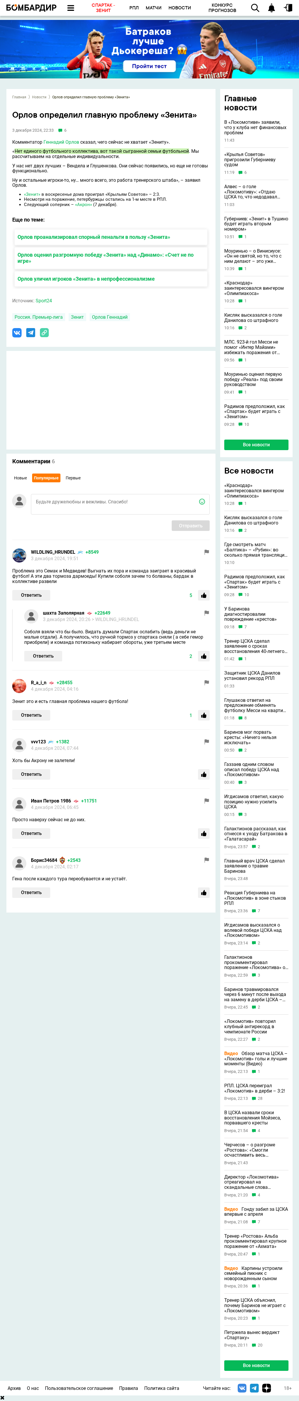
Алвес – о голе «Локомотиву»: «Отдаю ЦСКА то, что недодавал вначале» (250, 192)
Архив (14, 1388)
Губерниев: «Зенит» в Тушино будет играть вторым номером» (256, 224)
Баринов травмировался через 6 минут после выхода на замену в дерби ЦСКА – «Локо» (255, 994)
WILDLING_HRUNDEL (53, 552)
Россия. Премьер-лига (39, 317)
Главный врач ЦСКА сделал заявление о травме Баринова (254, 866)
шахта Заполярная (63, 613)
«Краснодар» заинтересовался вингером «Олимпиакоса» (254, 288)
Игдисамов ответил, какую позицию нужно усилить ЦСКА (254, 802)
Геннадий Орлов (61, 142)
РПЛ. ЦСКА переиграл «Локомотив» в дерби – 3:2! (254, 1088)
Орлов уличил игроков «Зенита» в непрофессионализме (86, 279)
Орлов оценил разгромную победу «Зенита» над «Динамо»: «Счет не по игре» (106, 258)
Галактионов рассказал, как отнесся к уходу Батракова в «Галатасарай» (255, 834)
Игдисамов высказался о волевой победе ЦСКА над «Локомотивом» (253, 930)
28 (260, 1098)
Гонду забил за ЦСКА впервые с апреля (256, 1212)
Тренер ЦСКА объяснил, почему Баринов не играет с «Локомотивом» (255, 1305)
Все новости (256, 444)
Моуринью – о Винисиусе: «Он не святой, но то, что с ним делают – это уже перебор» (252, 256)
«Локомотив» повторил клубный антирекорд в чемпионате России (250, 1026)
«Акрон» (83, 204)
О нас (33, 1388)
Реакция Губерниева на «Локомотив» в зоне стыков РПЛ (255, 898)
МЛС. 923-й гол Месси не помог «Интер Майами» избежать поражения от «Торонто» (251, 347)
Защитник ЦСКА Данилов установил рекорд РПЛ (252, 676)
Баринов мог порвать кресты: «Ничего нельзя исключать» (250, 737)
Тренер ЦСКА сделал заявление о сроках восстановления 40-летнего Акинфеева (254, 646)
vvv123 (38, 742)
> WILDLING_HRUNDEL (115, 619)
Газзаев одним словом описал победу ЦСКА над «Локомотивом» (251, 769)
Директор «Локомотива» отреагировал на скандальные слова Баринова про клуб (251, 1182)
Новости (39, 97)
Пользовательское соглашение (79, 1388)
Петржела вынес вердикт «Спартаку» (252, 1335)
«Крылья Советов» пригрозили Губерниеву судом (250, 159)
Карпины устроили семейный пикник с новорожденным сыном (253, 1273)
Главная (19, 97)
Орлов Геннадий (110, 317)
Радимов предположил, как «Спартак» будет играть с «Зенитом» (254, 411)
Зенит (77, 317)
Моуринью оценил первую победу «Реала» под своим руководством (253, 379)
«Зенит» (32, 194)
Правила (128, 1388)
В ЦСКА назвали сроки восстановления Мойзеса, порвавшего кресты (252, 1118)
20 (260, 1345)
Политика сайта (161, 1388)
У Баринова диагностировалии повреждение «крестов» (250, 614)
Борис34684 (44, 860)
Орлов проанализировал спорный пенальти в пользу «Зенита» (94, 237)
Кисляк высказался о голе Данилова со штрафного (253, 318)
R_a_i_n (38, 682)
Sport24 (44, 300)
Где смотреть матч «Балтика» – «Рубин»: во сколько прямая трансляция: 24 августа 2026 (256, 550)
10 (246, 424)
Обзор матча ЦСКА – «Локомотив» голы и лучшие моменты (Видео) (256, 1058)
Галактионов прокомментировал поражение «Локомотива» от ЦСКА (256, 962)
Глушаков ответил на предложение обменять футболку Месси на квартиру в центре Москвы (256, 705)
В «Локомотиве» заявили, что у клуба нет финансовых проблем (255, 127)
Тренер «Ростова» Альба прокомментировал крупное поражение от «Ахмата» (255, 1241)
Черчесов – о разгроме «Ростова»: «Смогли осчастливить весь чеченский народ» (249, 1150)
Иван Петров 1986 (51, 801)
